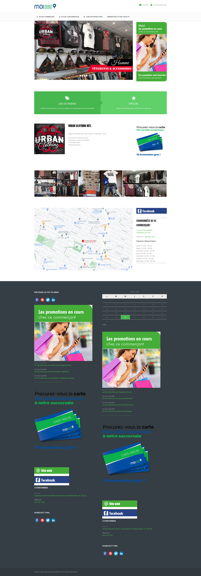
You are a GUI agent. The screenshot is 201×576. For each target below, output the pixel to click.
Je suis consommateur (70, 17)
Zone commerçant (160, 5)
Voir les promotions (94, 17)
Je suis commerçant (47, 17)
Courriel (145, 5)
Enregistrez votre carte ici (118, 17)
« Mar (104, 325)
